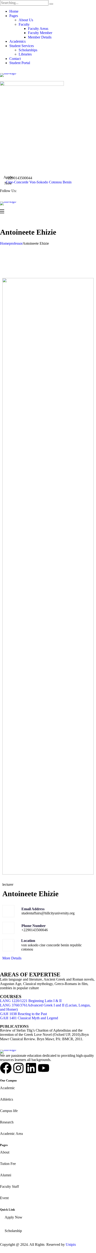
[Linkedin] (31, 1068)
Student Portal (19, 63)
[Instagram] (18, 1068)
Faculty (24, 24)
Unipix (71, 1244)
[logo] (48, 75)
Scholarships (28, 50)
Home (13, 11)
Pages (13, 16)
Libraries (25, 54)
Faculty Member (40, 33)
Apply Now (8, 180)
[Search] (51, 4)
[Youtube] (43, 1068)
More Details (11, 958)
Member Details (39, 37)
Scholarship (13, 1231)
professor (16, 243)
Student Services (21, 46)
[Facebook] (6, 1068)
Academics (17, 41)
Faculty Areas (38, 29)
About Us (26, 20)
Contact (15, 59)
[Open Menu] (2, 211)
